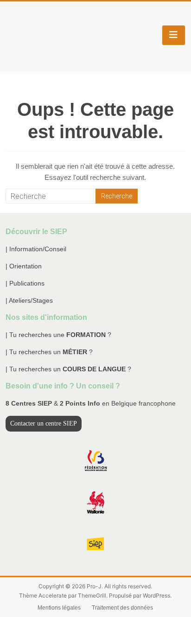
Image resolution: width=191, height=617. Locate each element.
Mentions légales (59, 607)
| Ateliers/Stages (29, 300)
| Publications (25, 283)
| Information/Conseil (36, 249)
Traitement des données (122, 607)
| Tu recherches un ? (49, 352)
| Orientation (24, 266)
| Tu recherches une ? (58, 334)
